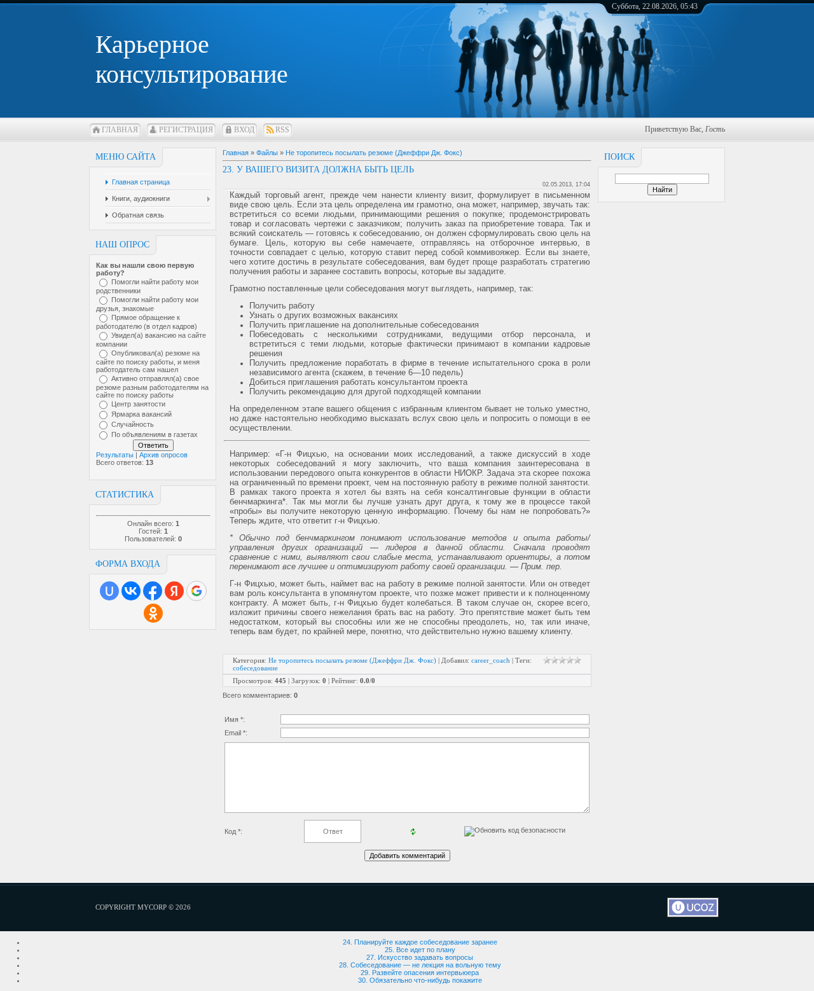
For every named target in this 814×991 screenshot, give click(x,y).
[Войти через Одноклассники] (153, 613)
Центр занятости (138, 404)
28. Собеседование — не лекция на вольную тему (420, 965)
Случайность (132, 424)
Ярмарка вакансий (141, 414)
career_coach (490, 660)
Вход (244, 129)
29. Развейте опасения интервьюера (420, 972)
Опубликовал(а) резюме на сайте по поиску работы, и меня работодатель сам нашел (148, 361)
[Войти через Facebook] (152, 590)
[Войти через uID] (109, 590)
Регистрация (186, 129)
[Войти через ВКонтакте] (131, 590)
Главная (120, 129)
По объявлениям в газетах (154, 434)
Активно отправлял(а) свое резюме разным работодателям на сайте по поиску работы (152, 387)
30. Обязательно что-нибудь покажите (420, 980)
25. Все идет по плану (420, 949)
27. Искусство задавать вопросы (419, 957)
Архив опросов (163, 455)
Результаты (115, 455)
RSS (282, 129)
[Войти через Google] (196, 591)
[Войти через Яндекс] (174, 590)
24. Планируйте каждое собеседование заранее (420, 942)
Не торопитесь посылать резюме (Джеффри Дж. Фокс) (374, 152)
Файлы (267, 152)
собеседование (255, 668)
